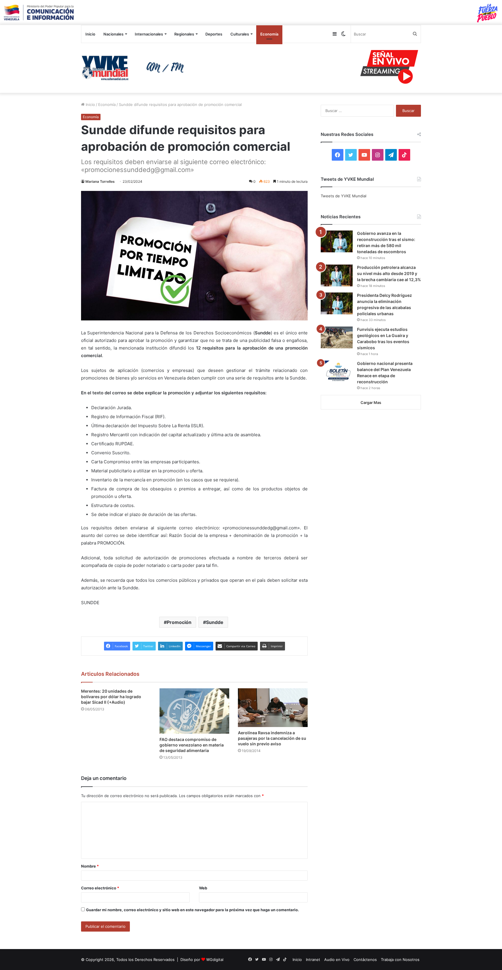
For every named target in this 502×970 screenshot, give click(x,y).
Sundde (214, 622)
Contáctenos (365, 959)
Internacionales (149, 34)
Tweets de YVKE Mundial (343, 196)
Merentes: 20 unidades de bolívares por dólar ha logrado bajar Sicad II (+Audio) (111, 697)
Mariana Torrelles (100, 181)
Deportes (213, 34)
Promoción (179, 622)
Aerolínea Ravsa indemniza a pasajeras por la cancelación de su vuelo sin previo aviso (272, 738)
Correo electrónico (100, 888)
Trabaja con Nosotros (400, 959)
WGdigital (214, 959)
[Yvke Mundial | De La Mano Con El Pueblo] (135, 68)
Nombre (90, 866)
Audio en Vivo (336, 959)
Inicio (90, 34)
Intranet (313, 959)
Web (203, 888)
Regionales (184, 34)
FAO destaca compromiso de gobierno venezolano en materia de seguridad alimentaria (191, 745)
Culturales (239, 34)
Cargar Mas (371, 402)
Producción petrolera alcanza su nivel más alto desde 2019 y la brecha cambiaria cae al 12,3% (389, 273)
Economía (269, 34)
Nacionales (113, 34)
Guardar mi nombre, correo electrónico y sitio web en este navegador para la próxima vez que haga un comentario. (192, 909)
